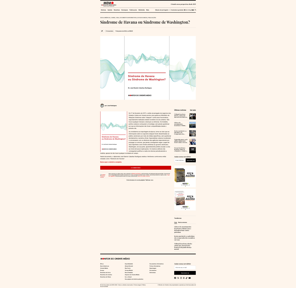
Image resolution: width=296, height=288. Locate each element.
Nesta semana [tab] (182, 222)
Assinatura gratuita (177, 10)
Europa (102, 270)
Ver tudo (193, 110)
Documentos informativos (157, 263)
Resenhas (117, 10)
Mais (147, 10)
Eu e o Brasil (128, 277)
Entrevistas (153, 272)
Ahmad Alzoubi (129, 266)
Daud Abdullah (129, 263)
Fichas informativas (155, 266)
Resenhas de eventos (106, 274)
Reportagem (153, 268)
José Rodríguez (112, 105)
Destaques (124, 10)
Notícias (103, 10)
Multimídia (142, 10)
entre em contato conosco (144, 176)
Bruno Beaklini (129, 272)
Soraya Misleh (129, 270)
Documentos (153, 270)
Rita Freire (128, 268)
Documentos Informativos (128, 17)
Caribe (113, 17)
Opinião (110, 10)
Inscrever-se (191, 160)
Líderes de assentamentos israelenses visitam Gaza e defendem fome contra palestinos (180, 124)
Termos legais (137, 285)
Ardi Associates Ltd (191, 285)
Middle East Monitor (136, 173)
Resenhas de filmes (105, 277)
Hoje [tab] (175, 222)
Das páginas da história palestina (134, 279)
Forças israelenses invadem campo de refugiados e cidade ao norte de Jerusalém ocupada (180, 149)
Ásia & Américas (105, 17)
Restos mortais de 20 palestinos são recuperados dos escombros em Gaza (180, 132)
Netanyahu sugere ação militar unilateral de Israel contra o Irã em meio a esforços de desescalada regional (181, 141)
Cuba (117, 17)
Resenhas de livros (105, 272)
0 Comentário (109, 31)
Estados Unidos (142, 17)
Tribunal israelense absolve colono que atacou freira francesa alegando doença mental (180, 115)
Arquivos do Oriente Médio (132, 274)
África (102, 263)
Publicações (133, 10)
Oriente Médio (104, 268)
